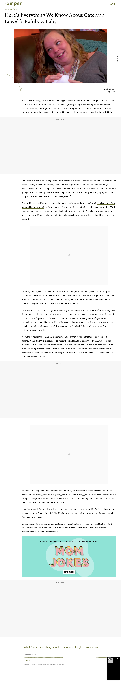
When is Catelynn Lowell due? (89, 108)
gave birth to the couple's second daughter (88, 299)
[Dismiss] (117, 658)
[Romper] (13, 4)
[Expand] (109, 658)
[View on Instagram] (69, 255)
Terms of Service (52, 664)
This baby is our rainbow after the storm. (93, 180)
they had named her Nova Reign (63, 303)
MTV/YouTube (117, 59)
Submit (27, 661)
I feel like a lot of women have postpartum (47, 502)
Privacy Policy (62, 664)
